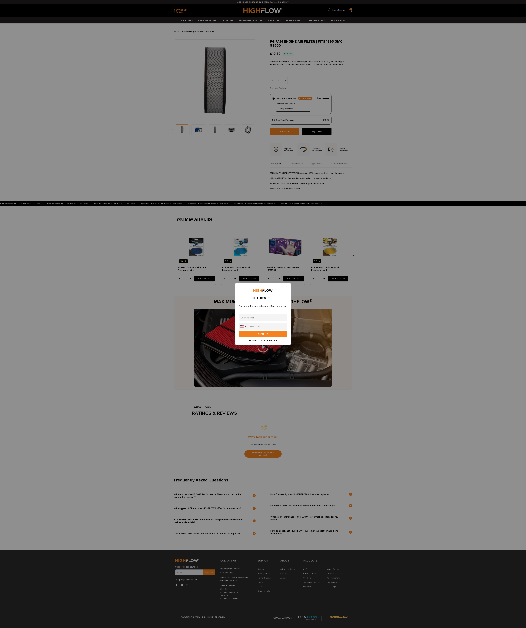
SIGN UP (263, 334)
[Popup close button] (286, 286)
